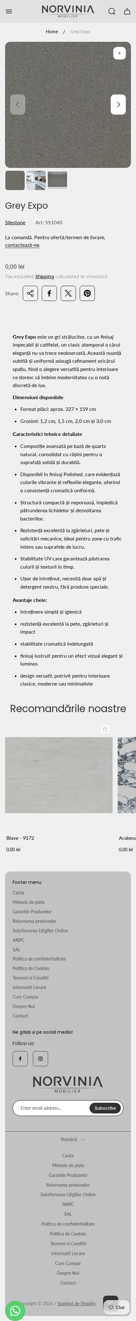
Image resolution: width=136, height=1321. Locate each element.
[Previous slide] (17, 104)
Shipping (44, 276)
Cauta (18, 892)
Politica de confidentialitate (39, 958)
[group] (15, 180)
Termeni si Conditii (30, 977)
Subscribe (105, 1108)
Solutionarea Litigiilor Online (40, 930)
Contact (20, 1015)
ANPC (18, 940)
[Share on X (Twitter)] (68, 293)
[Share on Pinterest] (87, 293)
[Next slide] (118, 104)
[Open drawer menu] (9, 11)
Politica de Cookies (31, 968)
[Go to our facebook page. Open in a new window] (20, 1058)
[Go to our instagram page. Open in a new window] (40, 1058)
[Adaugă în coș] (105, 729)
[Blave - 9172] (59, 775)
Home (52, 31)
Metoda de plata (29, 902)
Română (69, 1139)
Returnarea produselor (34, 921)
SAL (16, 949)
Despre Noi (24, 1006)
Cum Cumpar (26, 996)
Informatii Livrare (29, 987)
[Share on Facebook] (49, 293)
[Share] (30, 293)
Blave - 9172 (20, 838)
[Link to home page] (68, 1084)
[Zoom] (119, 53)
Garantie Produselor (32, 911)
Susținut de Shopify (77, 1303)
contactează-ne (22, 245)
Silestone (15, 222)
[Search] (112, 11)
